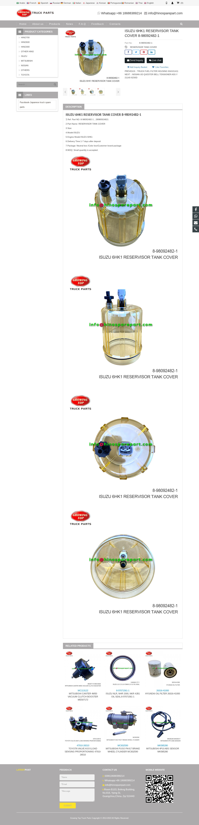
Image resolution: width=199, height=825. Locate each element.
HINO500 (25, 42)
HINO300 (25, 47)
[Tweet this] (136, 52)
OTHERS (25, 70)
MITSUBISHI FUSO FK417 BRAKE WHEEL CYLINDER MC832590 (123, 748)
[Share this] (128, 52)
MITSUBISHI (27, 61)
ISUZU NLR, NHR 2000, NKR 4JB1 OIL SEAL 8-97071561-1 (123, 693)
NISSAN (24, 65)
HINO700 (25, 37)
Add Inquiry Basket (138, 67)
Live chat (156, 60)
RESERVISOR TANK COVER (143, 47)
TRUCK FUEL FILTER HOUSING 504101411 (157, 71)
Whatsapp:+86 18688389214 (121, 13)
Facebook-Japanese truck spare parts (35, 104)
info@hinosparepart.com (165, 13)
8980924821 (103, 119)
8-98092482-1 (131, 115)
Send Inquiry (136, 60)
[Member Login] (172, 3)
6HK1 (79, 115)
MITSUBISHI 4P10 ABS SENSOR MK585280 (162, 748)
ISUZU (70, 115)
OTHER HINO (27, 51)
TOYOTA (25, 75)
